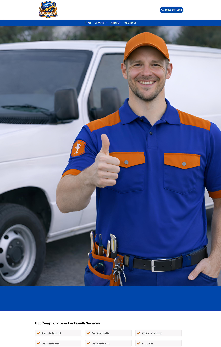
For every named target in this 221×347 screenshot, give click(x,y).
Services (99, 22)
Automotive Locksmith (51, 333)
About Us (115, 22)
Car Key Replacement (51, 343)
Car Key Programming (151, 333)
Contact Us (130, 22)
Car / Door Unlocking (101, 333)
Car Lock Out (148, 343)
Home (88, 22)
